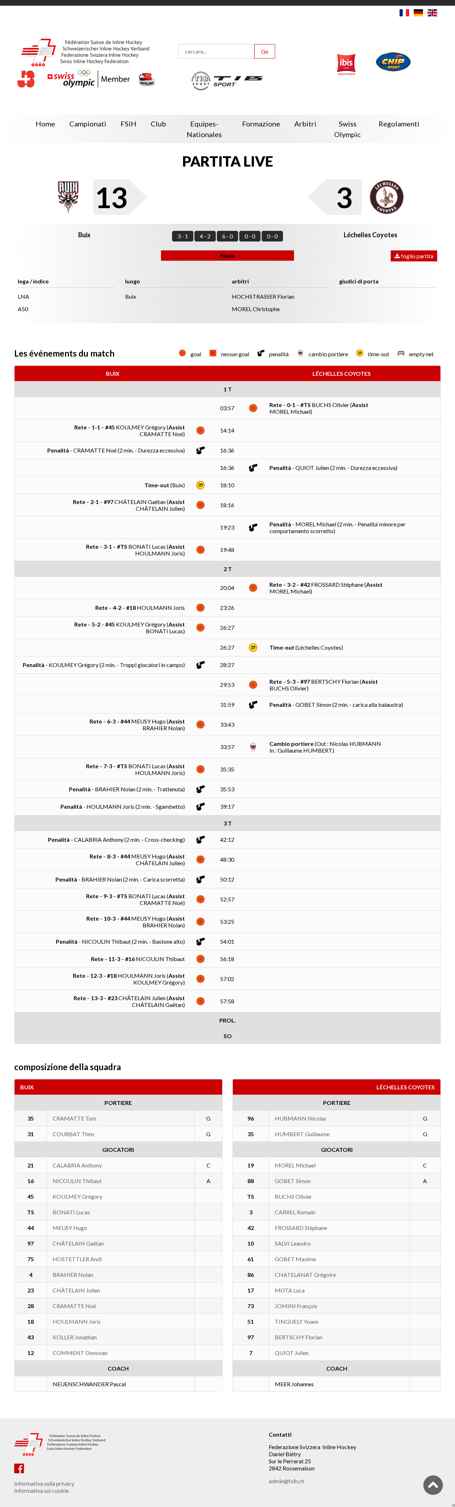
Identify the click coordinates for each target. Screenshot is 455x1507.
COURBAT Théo (73, 1134)
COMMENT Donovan (80, 1352)
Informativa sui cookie (41, 1490)
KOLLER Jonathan (75, 1337)
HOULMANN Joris (77, 1321)
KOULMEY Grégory (77, 1196)
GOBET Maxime (295, 1259)
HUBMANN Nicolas (300, 1118)
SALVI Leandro (293, 1243)
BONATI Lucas (71, 1212)
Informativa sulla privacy (44, 1483)
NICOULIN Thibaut (77, 1180)
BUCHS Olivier (293, 1196)
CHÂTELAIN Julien (76, 1290)
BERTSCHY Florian (298, 1337)
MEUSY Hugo (70, 1227)
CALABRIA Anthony (77, 1165)
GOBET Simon (293, 1180)
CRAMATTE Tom (74, 1118)
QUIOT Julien (292, 1352)
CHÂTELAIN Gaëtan (78, 1243)
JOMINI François (296, 1305)
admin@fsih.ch (286, 1481)
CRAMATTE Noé (74, 1305)
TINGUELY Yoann (296, 1321)
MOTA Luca (290, 1290)
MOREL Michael (295, 1165)
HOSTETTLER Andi (77, 1259)
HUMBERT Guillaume (302, 1134)
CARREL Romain (295, 1212)
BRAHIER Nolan (73, 1274)
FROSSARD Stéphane (301, 1227)
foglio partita (416, 256)
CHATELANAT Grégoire (305, 1274)
